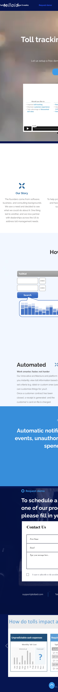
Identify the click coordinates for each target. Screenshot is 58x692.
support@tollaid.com (32, 594)
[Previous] (7, 646)
